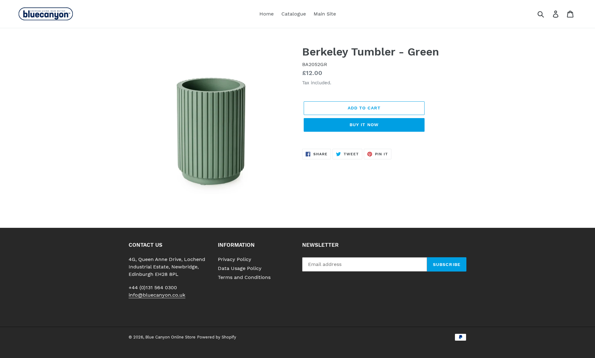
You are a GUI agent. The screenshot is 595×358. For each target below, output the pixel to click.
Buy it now (364, 124)
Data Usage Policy (240, 268)
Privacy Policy (234, 259)
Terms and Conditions (244, 277)
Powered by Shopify (216, 337)
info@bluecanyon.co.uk (157, 295)
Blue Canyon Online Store (170, 337)
